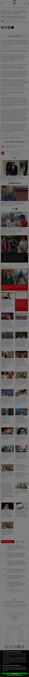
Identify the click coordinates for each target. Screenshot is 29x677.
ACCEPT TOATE (14, 673)
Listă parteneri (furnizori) (5, 671)
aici (14, 660)
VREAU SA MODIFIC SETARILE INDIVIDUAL (14, 675)
